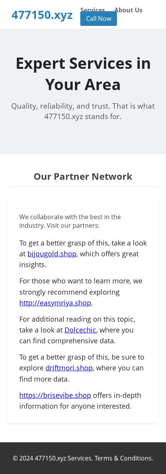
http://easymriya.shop (55, 302)
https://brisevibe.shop (55, 395)
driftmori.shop (69, 367)
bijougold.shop (51, 253)
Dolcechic (80, 329)
